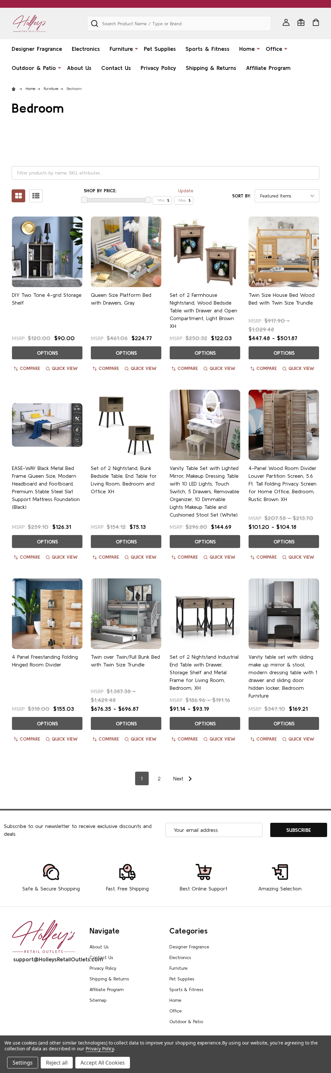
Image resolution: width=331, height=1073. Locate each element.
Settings (23, 1062)
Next (179, 778)
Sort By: (241, 195)
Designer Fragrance (37, 48)
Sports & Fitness (208, 48)
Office (274, 48)
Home (247, 48)
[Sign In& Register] (286, 22)
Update (185, 190)
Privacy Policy (158, 67)
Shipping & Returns (211, 67)
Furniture (121, 48)
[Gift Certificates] (300, 22)
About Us (79, 67)
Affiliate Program (268, 67)
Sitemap (98, 1000)
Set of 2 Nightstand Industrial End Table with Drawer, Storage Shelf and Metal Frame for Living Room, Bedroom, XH (204, 672)
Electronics (86, 48)
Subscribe (298, 830)
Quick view (65, 368)
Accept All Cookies (102, 1062)
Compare (30, 368)
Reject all (57, 1062)
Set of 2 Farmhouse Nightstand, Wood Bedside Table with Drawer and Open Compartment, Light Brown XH (203, 310)
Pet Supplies (160, 48)
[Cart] (315, 22)
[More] (136, 48)
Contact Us (116, 67)
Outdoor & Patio (34, 67)
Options (47, 353)
